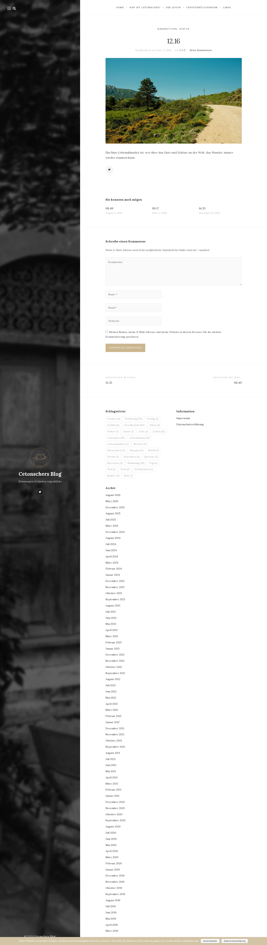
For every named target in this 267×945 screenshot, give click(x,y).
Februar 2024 (114, 568)
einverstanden (210, 941)
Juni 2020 (111, 839)
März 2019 (112, 930)
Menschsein (116, 450)
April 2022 (112, 703)
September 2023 (115, 599)
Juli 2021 (111, 759)
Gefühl (113, 425)
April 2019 (112, 924)
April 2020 (112, 851)
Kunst (128, 431)
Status (184, 29)
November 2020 (115, 808)
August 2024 (113, 538)
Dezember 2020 (115, 802)
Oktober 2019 (114, 888)
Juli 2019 (111, 906)
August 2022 (113, 679)
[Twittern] (110, 170)
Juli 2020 (111, 832)
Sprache (151, 456)
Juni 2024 (111, 550)
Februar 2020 (114, 863)
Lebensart (116, 437)
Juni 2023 (111, 618)
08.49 (109, 208)
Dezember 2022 (115, 654)
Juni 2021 (111, 765)
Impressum (183, 418)
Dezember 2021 (115, 728)
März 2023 (112, 636)
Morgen (136, 450)
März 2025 (112, 525)
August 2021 (113, 753)
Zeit (128, 475)
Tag (153, 463)
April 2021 (112, 777)
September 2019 (115, 894)
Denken (113, 418)
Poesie (113, 456)
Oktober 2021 (114, 740)
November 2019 (115, 881)
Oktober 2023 (114, 593)
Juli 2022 (111, 685)
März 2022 (112, 709)
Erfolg (152, 418)
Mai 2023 (111, 624)
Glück (154, 425)
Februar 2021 (113, 789)
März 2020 (112, 857)
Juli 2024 (111, 544)
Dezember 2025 (115, 507)
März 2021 (112, 783)
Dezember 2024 (115, 532)
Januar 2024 (113, 574)
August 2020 (113, 826)
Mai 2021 (111, 771)
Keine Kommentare (201, 50)
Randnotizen (167, 29)
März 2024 (112, 562)
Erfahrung (133, 418)
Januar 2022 (113, 722)
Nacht (153, 450)
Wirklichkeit (143, 469)
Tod (111, 469)
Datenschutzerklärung (190, 424)
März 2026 (112, 501)
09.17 (155, 208)
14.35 (202, 208)
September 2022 (115, 673)
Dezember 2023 (115, 581)
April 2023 (112, 630)
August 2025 (113, 513)
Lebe (143, 431)
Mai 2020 (111, 845)
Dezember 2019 (115, 875)
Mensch (140, 444)
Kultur (113, 431)
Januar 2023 (113, 648)
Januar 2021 (112, 795)
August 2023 (113, 605)
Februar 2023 (114, 642)
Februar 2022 (114, 716)
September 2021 (115, 746)
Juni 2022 (111, 691)
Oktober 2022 (114, 667)
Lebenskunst (140, 437)
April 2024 (112, 556)
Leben (159, 431)
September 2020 (116, 820)
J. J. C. (182, 50)
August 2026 (113, 495)
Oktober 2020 (114, 814)
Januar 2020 (113, 869)
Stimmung (136, 463)
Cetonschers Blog (40, 474)
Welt (125, 469)
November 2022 (115, 660)
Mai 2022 (111, 697)
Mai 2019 (111, 918)
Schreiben (132, 456)
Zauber (113, 475)
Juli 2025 (111, 519)
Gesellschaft (134, 425)
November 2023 (115, 587)
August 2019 (113, 900)
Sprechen (115, 463)
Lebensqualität (118, 444)
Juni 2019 (111, 912)
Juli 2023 (111, 611)
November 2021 (115, 734)
